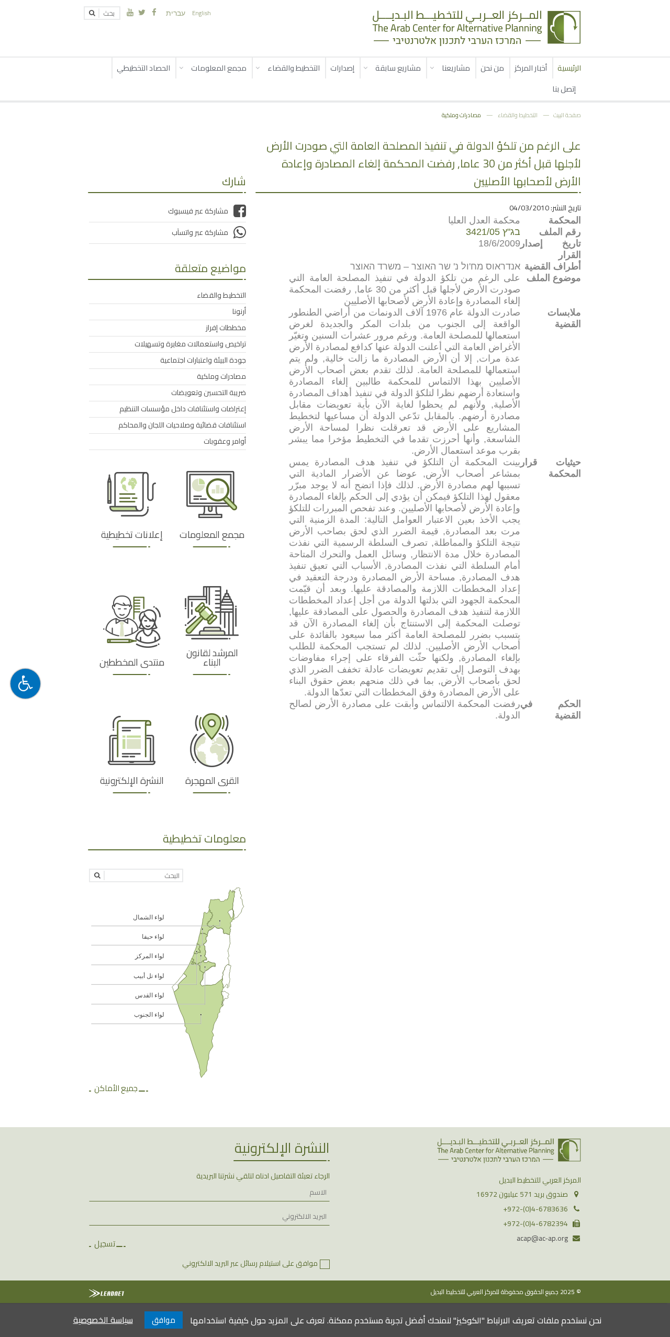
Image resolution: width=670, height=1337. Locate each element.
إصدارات (342, 68)
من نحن (492, 68)
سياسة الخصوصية (103, 1320)
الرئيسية (569, 68)
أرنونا (239, 311)
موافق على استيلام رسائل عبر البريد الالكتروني (250, 1263)
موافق (163, 1320)
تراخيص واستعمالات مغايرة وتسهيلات (190, 344)
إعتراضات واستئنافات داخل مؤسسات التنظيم (182, 408)
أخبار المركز (531, 68)
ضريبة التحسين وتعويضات (208, 392)
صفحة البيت (567, 114)
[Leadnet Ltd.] (106, 1293)
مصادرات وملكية (461, 114)
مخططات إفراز (226, 327)
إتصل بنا (564, 89)
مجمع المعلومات (219, 68)
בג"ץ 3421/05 (493, 232)
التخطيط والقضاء (293, 68)
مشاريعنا (456, 68)
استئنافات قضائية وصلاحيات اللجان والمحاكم (182, 425)
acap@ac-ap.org (542, 1238)
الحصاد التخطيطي (143, 68)
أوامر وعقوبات (225, 441)
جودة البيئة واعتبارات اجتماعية (203, 360)
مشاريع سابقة (398, 68)
